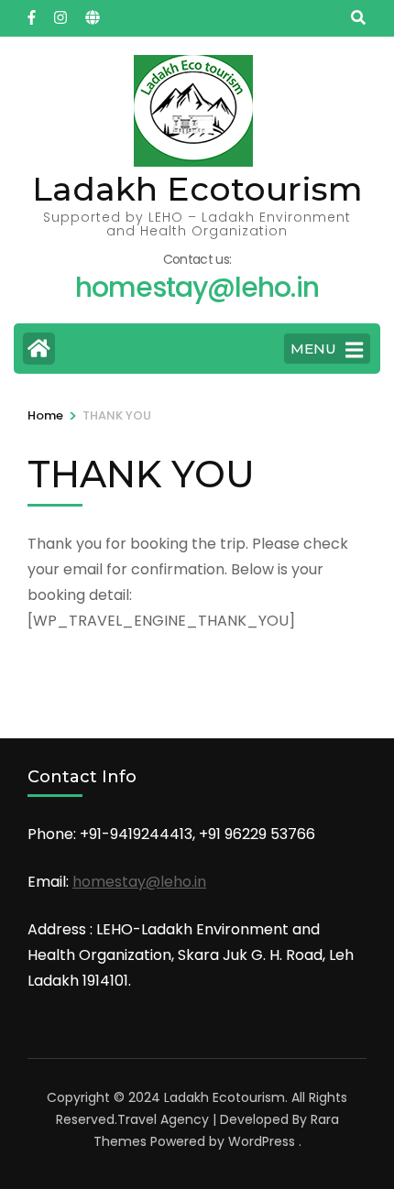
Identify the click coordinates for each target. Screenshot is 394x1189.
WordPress (261, 1141)
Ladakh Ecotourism (197, 189)
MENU (313, 348)
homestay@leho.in (139, 881)
